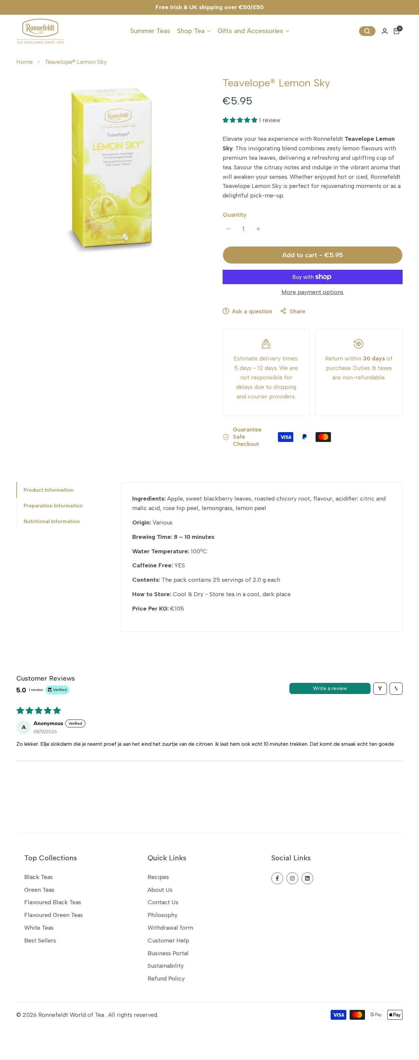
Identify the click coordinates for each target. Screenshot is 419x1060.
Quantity (234, 214)
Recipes (158, 877)
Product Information (49, 490)
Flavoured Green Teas (53, 915)
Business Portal (168, 953)
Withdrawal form (170, 927)
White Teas (39, 927)
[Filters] (380, 688)
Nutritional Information (52, 521)
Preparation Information (53, 506)
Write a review (330, 688)
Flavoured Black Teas (52, 902)
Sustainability (166, 965)
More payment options (312, 292)
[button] (241, 120)
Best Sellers (40, 940)
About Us (160, 889)
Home (24, 61)
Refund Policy (166, 978)
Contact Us (163, 902)
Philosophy (162, 915)
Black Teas (38, 877)
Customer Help (168, 940)
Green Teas (39, 889)
